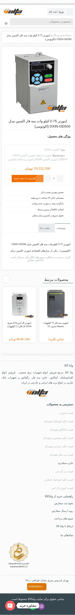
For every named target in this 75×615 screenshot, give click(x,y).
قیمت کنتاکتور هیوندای (61, 429)
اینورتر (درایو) (44, 155)
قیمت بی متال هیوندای (61, 454)
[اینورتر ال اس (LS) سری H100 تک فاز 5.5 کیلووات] (19, 303)
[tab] (62, 228)
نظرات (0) (45, 228)
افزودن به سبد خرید (24, 178)
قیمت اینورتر (66, 413)
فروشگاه (57, 35)
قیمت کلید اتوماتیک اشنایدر (58, 479)
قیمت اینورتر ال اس (62, 488)
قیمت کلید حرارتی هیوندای (59, 446)
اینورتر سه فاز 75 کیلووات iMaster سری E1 (55, 324)
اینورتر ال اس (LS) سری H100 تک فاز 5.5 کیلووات (19, 324)
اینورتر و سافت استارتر (20, 159)
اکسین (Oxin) (52, 149)
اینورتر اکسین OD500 (46, 159)
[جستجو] (13, 21)
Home (68, 35)
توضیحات (61, 228)
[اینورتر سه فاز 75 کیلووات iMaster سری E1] (56, 303)
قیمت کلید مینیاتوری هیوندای (58, 438)
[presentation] (6, 279)
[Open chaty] (10, 605)
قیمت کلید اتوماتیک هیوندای (58, 421)
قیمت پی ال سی (64, 471)
